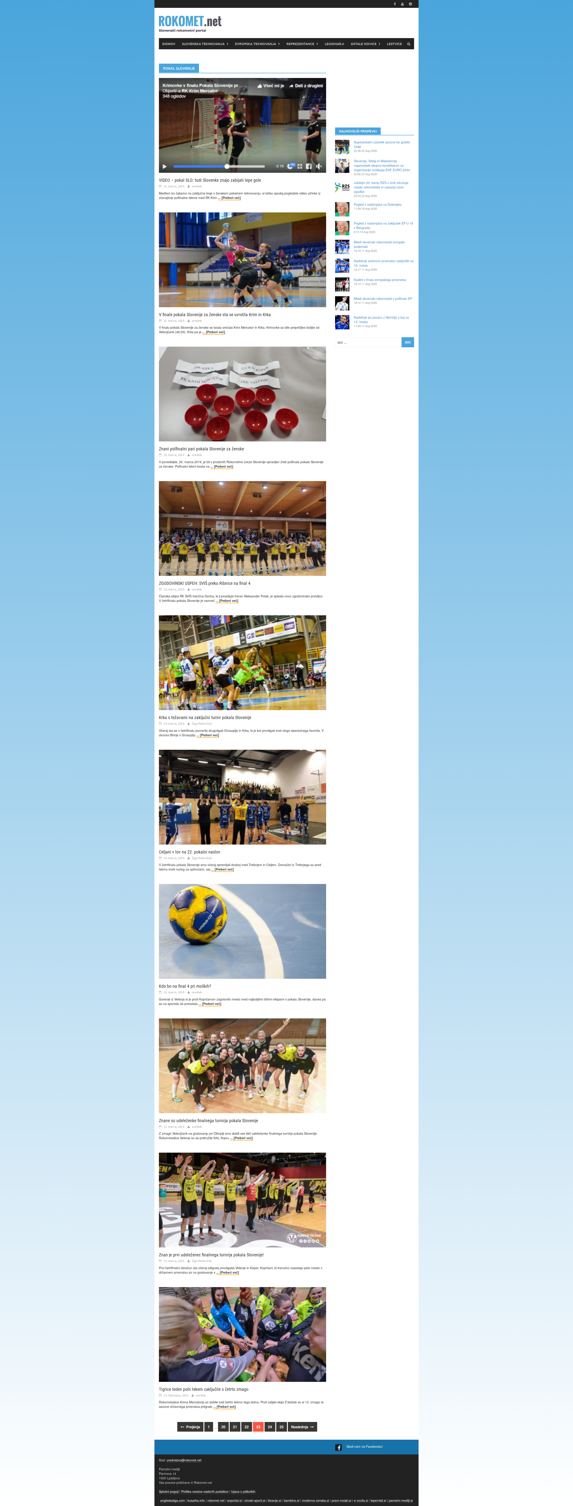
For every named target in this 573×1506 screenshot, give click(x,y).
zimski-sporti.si (254, 1500)
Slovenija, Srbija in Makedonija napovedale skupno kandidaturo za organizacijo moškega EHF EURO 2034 (382, 165)
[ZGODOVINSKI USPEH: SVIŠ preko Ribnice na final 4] (242, 528)
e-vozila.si (361, 1500)
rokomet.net (215, 1500)
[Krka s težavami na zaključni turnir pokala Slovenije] (242, 662)
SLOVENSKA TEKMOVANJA (203, 43)
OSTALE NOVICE (363, 43)
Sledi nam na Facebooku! (365, 1446)
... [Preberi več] (229, 197)
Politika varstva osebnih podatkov (205, 1491)
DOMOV (168, 43)
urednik (197, 186)
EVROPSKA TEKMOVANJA (255, 43)
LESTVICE (394, 43)
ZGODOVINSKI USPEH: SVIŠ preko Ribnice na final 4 (204, 583)
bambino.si (291, 1500)
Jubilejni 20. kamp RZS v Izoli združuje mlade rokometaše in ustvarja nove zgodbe (381, 187)
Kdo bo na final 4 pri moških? (185, 986)
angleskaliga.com (172, 1500)
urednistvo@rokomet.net (184, 1460)
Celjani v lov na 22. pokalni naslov (189, 852)
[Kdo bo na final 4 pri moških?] (242, 931)
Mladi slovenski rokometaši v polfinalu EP (383, 298)
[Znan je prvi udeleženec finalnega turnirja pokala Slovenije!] (242, 1199)
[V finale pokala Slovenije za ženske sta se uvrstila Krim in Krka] (242, 259)
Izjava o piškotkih (243, 1491)
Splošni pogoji (169, 1491)
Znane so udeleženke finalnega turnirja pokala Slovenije (208, 1120)
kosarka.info (196, 1500)
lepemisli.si (378, 1500)
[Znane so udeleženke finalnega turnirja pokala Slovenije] (242, 1065)
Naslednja (300, 1426)
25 (282, 1426)
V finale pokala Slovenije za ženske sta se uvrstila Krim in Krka (215, 314)
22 (247, 1426)
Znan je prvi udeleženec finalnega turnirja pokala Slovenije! (211, 1255)
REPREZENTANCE (300, 43)
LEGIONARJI (334, 43)
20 (223, 1426)
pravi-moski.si (341, 1500)
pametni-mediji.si (401, 1500)
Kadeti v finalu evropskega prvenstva (380, 279)
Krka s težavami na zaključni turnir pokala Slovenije (205, 717)
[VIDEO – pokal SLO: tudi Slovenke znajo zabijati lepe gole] (242, 125)
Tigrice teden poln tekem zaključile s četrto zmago (203, 1389)
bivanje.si (274, 1500)
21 (235, 1426)
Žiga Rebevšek (202, 724)
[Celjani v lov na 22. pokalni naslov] (242, 796)
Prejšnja (192, 1426)
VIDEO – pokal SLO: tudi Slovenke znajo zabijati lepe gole (210, 180)
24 (270, 1426)
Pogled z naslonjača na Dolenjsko (378, 204)
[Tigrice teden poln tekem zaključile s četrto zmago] (242, 1334)
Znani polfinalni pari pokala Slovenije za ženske (201, 449)
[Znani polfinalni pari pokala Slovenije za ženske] (242, 393)
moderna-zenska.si (315, 1500)
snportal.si (234, 1500)
